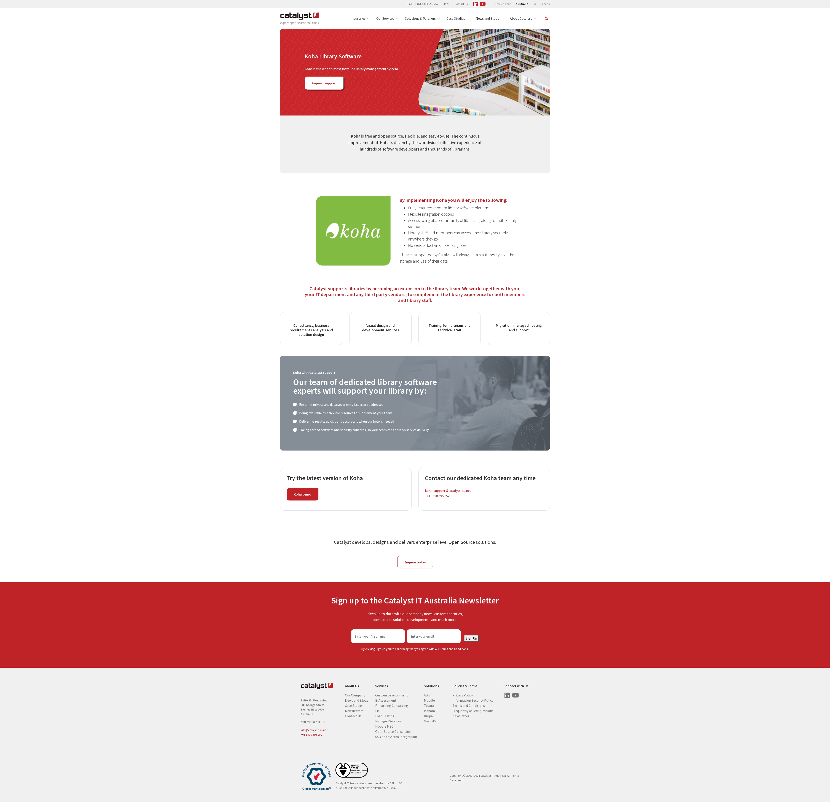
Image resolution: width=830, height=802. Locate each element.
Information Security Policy (472, 700)
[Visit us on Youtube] (482, 3)
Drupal (429, 716)
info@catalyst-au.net (314, 730)
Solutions (431, 686)
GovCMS (430, 721)
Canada (545, 4)
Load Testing (384, 716)
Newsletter (460, 716)
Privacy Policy (462, 695)
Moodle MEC (384, 726)
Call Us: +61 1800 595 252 (422, 4)
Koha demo (302, 494)
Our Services (385, 18)
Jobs (446, 4)
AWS (427, 695)
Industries (358, 18)
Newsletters (354, 710)
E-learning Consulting (391, 705)
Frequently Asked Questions (472, 710)
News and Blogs (487, 18)
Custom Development (391, 695)
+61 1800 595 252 (437, 496)
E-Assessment (385, 700)
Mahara (429, 710)
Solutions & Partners (420, 18)
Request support (324, 83)
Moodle (429, 700)
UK (534, 4)
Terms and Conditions (454, 649)
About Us (352, 686)
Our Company (355, 695)
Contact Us (461, 4)
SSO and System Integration (396, 736)
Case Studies (456, 18)
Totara (429, 705)
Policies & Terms (464, 686)
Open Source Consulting (393, 731)
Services (381, 686)
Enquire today (415, 562)
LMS (378, 710)
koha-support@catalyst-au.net (448, 490)
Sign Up (471, 638)
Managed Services (388, 721)
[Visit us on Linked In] (475, 3)
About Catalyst (521, 18)
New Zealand (503, 4)
